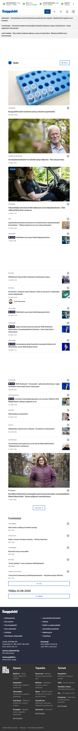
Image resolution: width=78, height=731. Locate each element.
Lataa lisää (38, 508)
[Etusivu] (10, 11)
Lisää (40, 583)
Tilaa (47, 11)
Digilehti (40, 596)
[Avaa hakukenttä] (54, 11)
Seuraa (66, 63)
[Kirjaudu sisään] (67, 11)
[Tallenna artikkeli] (68, 108)
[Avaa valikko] (73, 4)
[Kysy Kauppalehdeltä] (60, 11)
